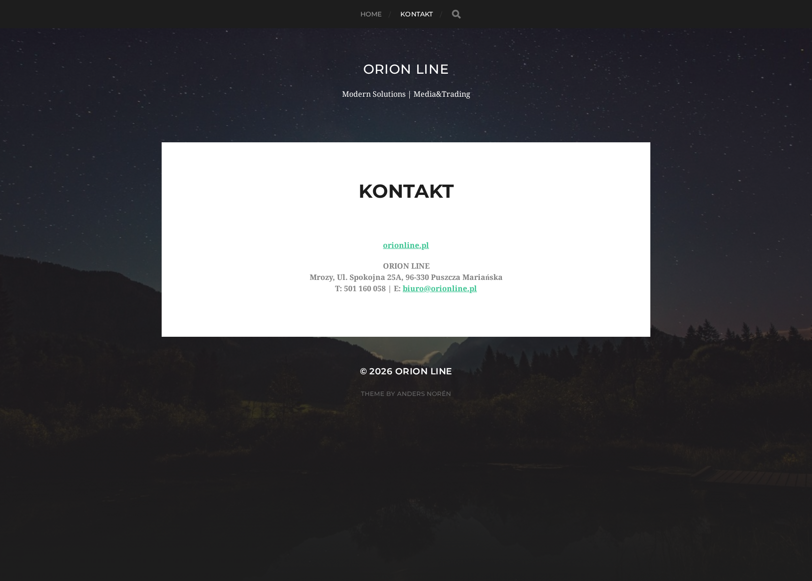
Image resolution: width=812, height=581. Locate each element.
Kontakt (416, 14)
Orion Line (406, 69)
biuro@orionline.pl (440, 288)
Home (371, 14)
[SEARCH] (456, 14)
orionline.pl (406, 245)
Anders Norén (424, 393)
